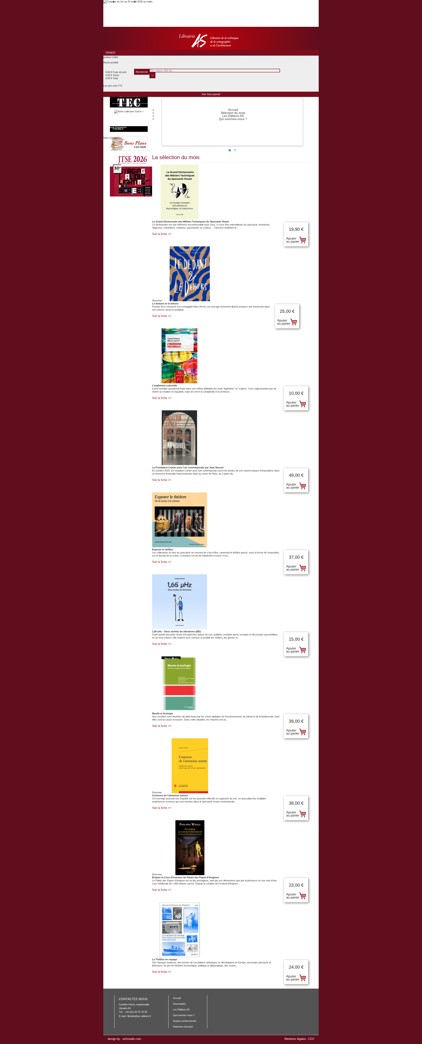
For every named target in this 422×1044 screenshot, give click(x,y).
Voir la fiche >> (161, 234)
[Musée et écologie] (232, 684)
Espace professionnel (184, 1021)
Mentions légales (295, 1038)
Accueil (233, 109)
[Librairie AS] (211, 40)
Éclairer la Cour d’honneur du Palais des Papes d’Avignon (185, 877)
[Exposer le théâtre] (232, 520)
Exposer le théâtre (162, 549)
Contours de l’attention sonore (170, 795)
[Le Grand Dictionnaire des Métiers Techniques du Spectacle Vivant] (232, 192)
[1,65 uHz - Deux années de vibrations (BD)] (232, 602)
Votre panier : (300, 134)
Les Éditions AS (233, 116)
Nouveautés (179, 1003)
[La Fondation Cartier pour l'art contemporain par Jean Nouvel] (232, 438)
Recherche (142, 72)
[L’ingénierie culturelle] (232, 356)
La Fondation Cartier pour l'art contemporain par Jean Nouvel (188, 467)
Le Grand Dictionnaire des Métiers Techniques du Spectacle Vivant (190, 221)
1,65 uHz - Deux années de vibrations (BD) (176, 631)
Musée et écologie (162, 713)
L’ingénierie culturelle (164, 385)
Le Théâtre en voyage (164, 959)
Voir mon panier (211, 94)
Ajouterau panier (292, 239)
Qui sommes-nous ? (233, 119)
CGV (311, 1038)
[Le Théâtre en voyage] (232, 930)
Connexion (121, 127)
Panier (111, 52)
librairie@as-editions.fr (139, 1016)
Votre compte (110, 137)
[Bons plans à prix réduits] (125, 149)
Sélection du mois (233, 113)
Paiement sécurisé (183, 1026)
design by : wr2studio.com (124, 1038)
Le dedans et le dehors (165, 303)
